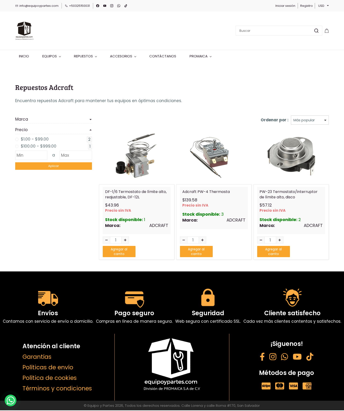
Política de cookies (49, 378)
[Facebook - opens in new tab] (262, 357)
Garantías (36, 357)
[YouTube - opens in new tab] (297, 357)
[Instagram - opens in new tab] (272, 357)
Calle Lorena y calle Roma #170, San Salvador (220, 405)
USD (321, 6)
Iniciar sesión (285, 6)
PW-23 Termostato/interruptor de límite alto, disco (289, 194)
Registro (306, 6)
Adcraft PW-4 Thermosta (206, 191)
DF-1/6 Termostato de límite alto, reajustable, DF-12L (136, 194)
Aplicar (53, 166)
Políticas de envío (47, 367)
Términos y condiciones (57, 388)
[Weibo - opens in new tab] (309, 357)
